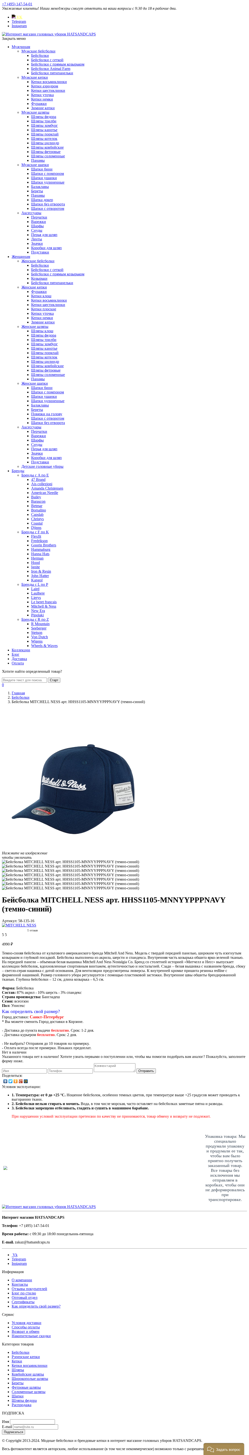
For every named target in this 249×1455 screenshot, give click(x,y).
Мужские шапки (35, 165)
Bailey (36, 497)
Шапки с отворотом (47, 208)
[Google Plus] (20, 1081)
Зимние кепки (43, 108)
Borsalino (38, 510)
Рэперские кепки (26, 1357)
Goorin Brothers (43, 545)
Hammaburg (40, 549)
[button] (224, 1449)
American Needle (44, 493)
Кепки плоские (43, 309)
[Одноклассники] (15, 1081)
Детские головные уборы (42, 466)
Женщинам (21, 257)
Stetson (36, 632)
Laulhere (38, 593)
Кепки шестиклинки (48, 90)
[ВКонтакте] (5, 1081)
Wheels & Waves (44, 646)
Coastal (37, 523)
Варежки (38, 222)
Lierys (36, 598)
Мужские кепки (34, 77)
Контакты (20, 1284)
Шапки (18, 1396)
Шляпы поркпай (45, 134)
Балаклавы (40, 187)
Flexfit (36, 536)
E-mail (7, 1427)
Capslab (37, 514)
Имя (5, 1422)
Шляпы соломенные (48, 156)
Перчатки (39, 217)
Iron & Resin (41, 571)
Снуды (36, 230)
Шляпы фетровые (46, 152)
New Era (38, 611)
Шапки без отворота (48, 204)
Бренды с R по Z (35, 619)
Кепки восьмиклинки (49, 82)
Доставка (19, 659)
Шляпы (18, 1370)
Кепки (17, 1361)
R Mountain (40, 624)
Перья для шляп (44, 235)
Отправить (146, 1071)
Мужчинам (21, 47)
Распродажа (21, 1405)
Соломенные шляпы (28, 1392)
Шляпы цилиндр (45, 143)
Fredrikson (39, 541)
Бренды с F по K (35, 532)
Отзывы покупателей (29, 1289)
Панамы (38, 160)
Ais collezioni (41, 484)
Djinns (36, 528)
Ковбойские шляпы (28, 1374)
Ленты (36, 239)
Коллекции (21, 650)
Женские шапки (34, 383)
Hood (35, 563)
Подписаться (13, 1432)
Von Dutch (39, 637)
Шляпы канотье (44, 130)
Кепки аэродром (44, 86)
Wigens (37, 641)
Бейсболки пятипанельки (52, 73)
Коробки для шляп (46, 248)
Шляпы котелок (44, 138)
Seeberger (38, 628)
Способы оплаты (26, 1327)
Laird (35, 589)
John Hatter (40, 576)
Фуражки (39, 104)
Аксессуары (31, 213)
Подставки (40, 252)
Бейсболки (40, 55)
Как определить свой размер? (31, 1011)
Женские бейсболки (37, 261)
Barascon (38, 501)
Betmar (36, 506)
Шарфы (37, 226)
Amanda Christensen (47, 488)
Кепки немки (42, 99)
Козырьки (39, 278)
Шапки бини (42, 169)
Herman (37, 558)
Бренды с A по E (35, 475)
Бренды (18, 471)
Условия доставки (26, 1323)
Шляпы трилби (43, 121)
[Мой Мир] (25, 1081)
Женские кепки (34, 287)
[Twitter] (10, 1081)
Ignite (35, 567)
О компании (22, 1280)
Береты (37, 191)
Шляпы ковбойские (47, 147)
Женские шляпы (34, 326)
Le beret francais (44, 602)
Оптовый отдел (24, 1297)
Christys (37, 519)
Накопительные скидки (31, 1336)
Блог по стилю (24, 1293)
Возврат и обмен (25, 1331)
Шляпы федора (43, 117)
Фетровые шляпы (26, 1387)
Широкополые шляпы (30, 1379)
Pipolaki (37, 615)
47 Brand (38, 479)
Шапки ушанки (44, 178)
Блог (15, 654)
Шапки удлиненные (47, 182)
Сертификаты (23, 1302)
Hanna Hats (40, 554)
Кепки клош (41, 296)
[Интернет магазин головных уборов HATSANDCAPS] (49, 34)
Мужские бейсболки (38, 51)
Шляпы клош (42, 331)
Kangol (37, 580)
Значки (37, 243)
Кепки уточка (42, 95)
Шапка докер (42, 200)
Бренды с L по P (34, 584)
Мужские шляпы (35, 112)
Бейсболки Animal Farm (50, 69)
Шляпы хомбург (44, 125)
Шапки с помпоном (47, 173)
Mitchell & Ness (43, 606)
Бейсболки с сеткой (47, 60)
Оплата (18, 663)
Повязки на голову (46, 414)
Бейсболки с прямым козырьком (57, 64)
